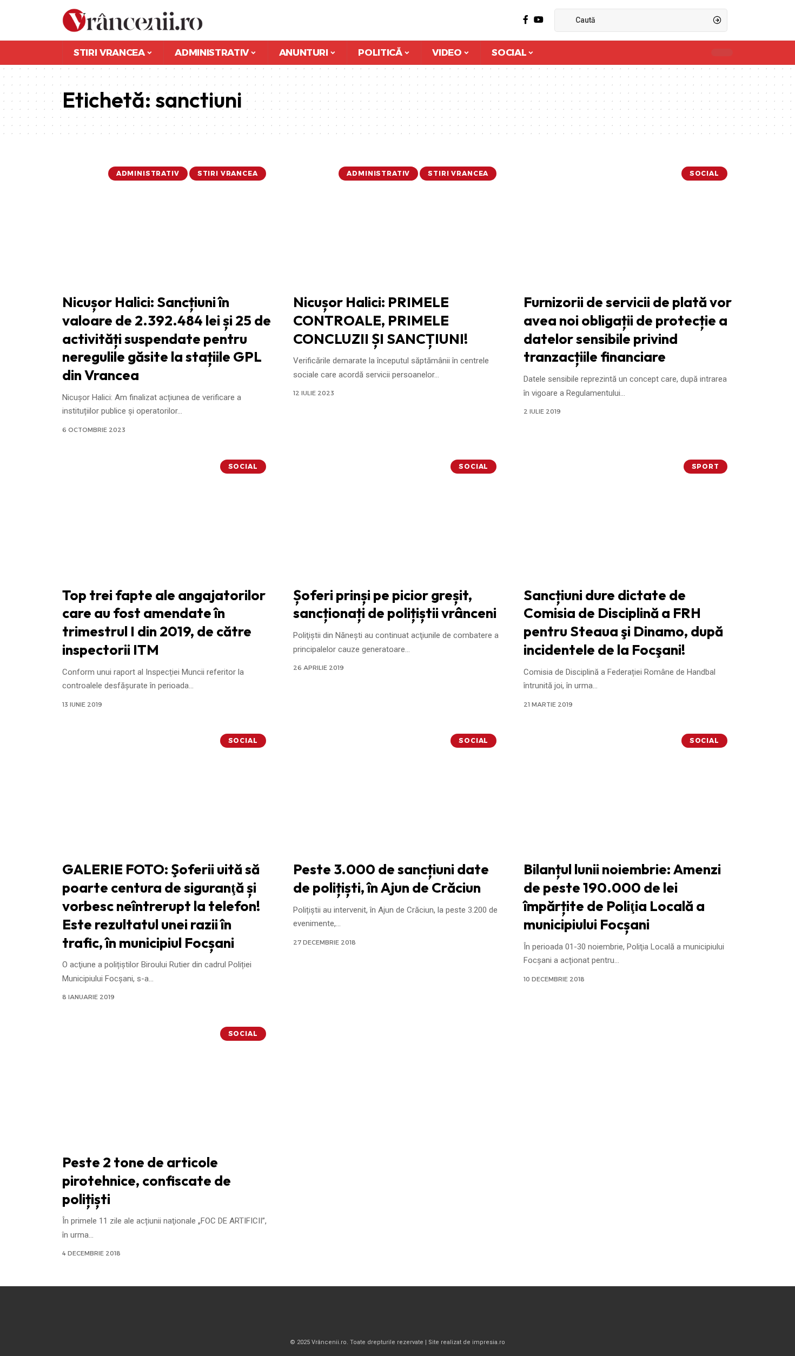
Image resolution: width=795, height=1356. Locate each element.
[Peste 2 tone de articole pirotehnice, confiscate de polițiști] (166, 1084)
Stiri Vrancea (227, 173)
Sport (705, 466)
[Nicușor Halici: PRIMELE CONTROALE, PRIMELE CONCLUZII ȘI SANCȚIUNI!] (397, 224)
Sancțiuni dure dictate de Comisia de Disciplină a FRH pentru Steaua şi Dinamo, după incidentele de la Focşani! (623, 622)
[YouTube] (538, 19)
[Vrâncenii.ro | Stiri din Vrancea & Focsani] (132, 20)
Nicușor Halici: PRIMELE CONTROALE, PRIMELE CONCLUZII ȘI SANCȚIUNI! (380, 320)
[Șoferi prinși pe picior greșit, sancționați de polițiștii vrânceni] (397, 517)
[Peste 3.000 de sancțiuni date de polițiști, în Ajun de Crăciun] (397, 791)
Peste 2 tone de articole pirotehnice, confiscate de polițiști (146, 1180)
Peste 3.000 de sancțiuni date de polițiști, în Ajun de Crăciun (391, 878)
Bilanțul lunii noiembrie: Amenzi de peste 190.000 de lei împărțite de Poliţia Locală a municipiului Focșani (622, 896)
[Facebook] (525, 19)
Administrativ (148, 173)
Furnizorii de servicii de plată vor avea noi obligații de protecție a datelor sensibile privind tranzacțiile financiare (628, 329)
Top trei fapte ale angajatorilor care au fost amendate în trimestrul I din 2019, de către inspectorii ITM (164, 622)
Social (704, 173)
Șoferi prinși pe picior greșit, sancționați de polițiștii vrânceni (394, 604)
